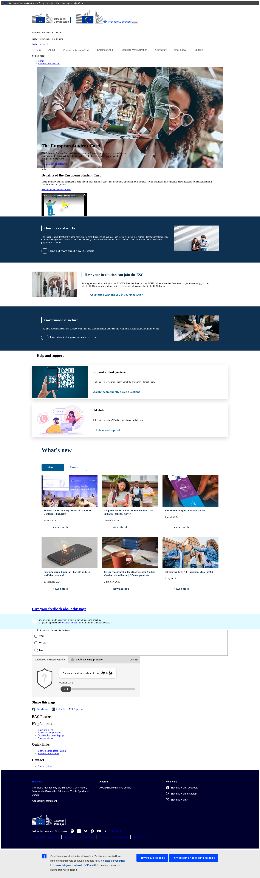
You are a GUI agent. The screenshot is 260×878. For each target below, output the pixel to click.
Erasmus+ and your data (49, 732)
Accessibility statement (44, 800)
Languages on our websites (79, 837)
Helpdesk (98, 410)
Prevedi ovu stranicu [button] (119, 21)
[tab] (50, 659)
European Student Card (49, 63)
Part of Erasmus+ (40, 44)
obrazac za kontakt (69, 622)
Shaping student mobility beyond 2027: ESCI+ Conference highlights (67, 512)
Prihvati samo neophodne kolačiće (193, 857)
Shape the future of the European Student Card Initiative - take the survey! (128, 512)
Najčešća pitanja (45, 738)
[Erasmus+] (67, 22)
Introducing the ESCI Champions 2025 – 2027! (189, 572)
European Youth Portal (48, 753)
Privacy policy (120, 837)
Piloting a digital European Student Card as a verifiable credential (67, 574)
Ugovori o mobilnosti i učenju (52, 751)
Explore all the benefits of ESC (56, 189)
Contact (116, 831)
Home (38, 50)
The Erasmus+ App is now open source (185, 510)
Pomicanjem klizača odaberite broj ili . (87, 672)
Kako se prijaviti (46, 730)
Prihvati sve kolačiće (152, 857)
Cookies (103, 837)
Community (161, 50)
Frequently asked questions (109, 372)
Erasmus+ (37, 781)
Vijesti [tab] (51, 467)
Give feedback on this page (51, 735)
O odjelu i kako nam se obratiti (115, 787)
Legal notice (139, 837)
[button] (105, 21)
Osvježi (134, 659)
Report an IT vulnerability (45, 837)
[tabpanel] (130, 535)
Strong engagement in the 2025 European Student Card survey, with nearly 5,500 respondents (129, 574)
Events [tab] (74, 467)
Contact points (45, 766)
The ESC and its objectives (54, 163)
